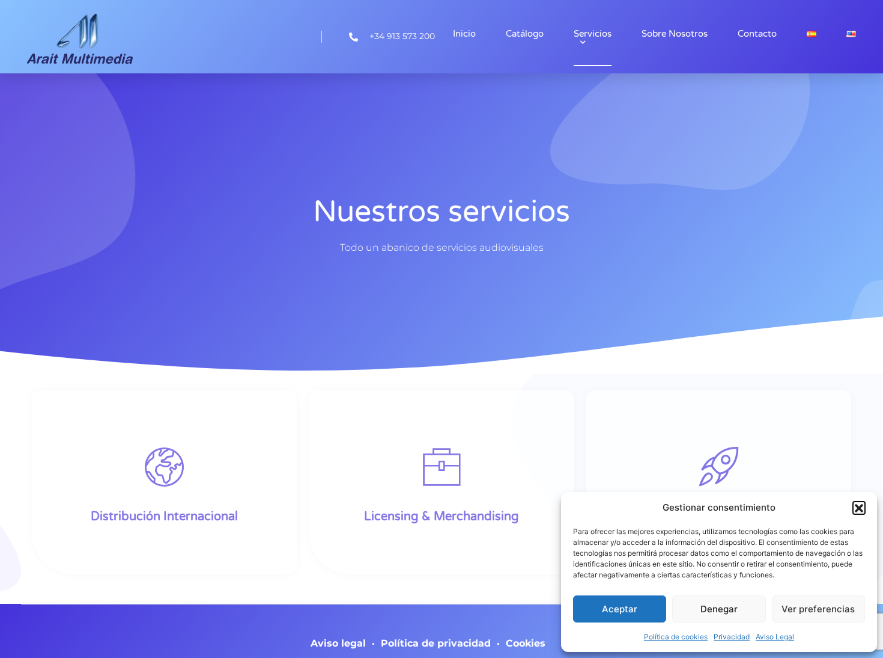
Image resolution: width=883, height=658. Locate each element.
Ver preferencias (818, 609)
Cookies (525, 643)
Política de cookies (676, 636)
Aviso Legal (775, 636)
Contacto (757, 33)
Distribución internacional (164, 516)
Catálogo (525, 33)
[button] (859, 508)
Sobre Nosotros (675, 33)
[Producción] (718, 466)
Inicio (464, 33)
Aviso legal (338, 643)
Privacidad (732, 636)
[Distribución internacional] (164, 466)
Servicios (592, 33)
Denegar (719, 609)
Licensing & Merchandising (441, 516)
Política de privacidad (436, 643)
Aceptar (619, 609)
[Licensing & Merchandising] (441, 466)
